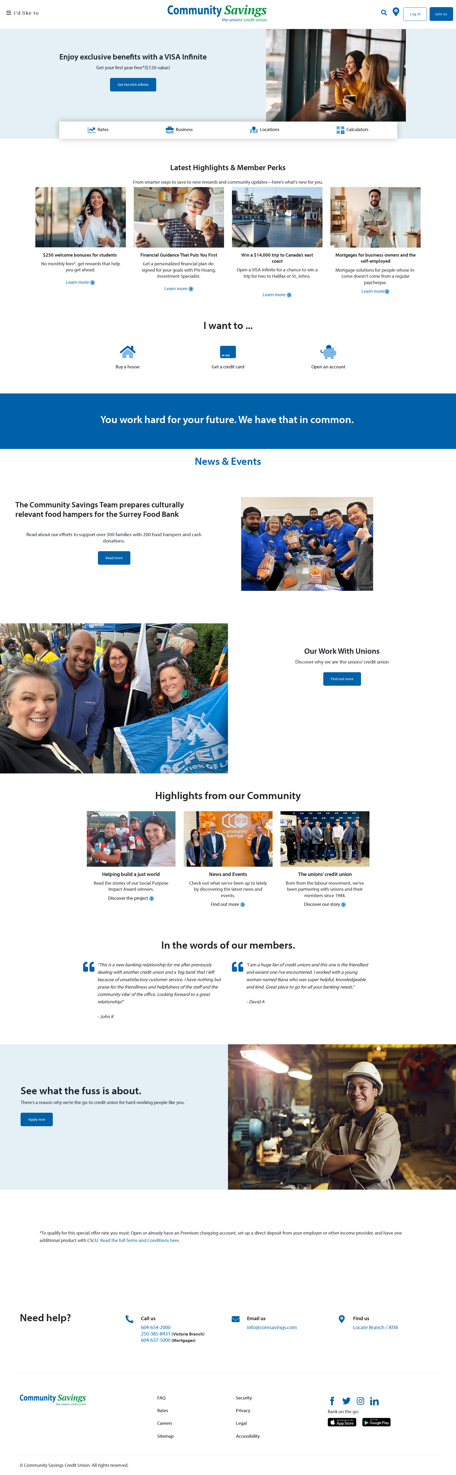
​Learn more (78, 282)
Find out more (342, 678)
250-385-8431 (155, 1333)
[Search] (384, 12)
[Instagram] (360, 1400)
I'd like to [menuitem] (26, 12)
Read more (114, 557)
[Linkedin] (374, 1400)
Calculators (356, 129)
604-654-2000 (155, 1327)
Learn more (274, 294)
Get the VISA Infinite (133, 84)
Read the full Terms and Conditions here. (140, 1240)
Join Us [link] (441, 14)
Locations (268, 129)
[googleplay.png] (376, 1421)
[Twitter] (346, 1400)
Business (183, 129)
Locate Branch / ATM (375, 1327)
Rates (102, 129)
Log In (415, 14)
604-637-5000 (155, 1340)
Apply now (36, 1119)
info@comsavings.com (272, 1327)
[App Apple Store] (342, 1421)
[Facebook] (332, 1400)
